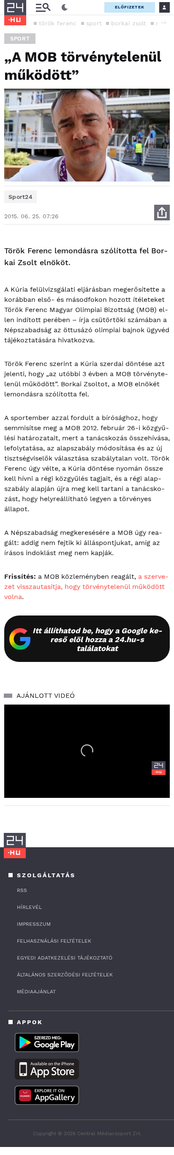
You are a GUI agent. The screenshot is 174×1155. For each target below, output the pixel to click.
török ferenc (58, 23)
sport (94, 23)
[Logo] (159, 768)
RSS (22, 890)
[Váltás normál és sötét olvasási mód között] (65, 8)
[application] (87, 751)
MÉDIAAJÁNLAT (36, 992)
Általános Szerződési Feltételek (65, 975)
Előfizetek (129, 7)
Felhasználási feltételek (54, 941)
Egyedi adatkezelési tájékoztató (64, 958)
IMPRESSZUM (34, 924)
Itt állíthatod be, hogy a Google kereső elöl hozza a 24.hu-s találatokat (97, 639)
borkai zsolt (129, 23)
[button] (163, 23)
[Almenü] (43, 7)
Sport (20, 38)
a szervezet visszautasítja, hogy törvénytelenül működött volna (86, 586)
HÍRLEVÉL (29, 907)
